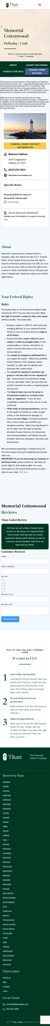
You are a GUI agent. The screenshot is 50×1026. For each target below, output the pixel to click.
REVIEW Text (7, 604)
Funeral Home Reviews (36, 71)
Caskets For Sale (13, 71)
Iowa (5, 840)
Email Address (8, 566)
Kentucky (7, 849)
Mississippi (7, 871)
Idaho (5, 826)
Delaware (7, 808)
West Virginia (8, 955)
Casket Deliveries (37, 65)
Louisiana (7, 853)
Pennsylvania (8, 920)
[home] (12, 5)
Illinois (5, 831)
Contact (6, 986)
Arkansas (7, 795)
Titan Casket (17, 1022)
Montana (6, 880)
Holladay (30, 56)
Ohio (5, 906)
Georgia (6, 817)
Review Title (7, 594)
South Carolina (9, 924)
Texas (5, 938)
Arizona (6, 791)
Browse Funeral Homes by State (29, 54)
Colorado (7, 804)
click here (23, 472)
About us (7, 977)
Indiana (6, 835)
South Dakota (8, 929)
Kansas (6, 844)
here (6, 219)
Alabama (6, 782)
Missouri (6, 875)
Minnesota (7, 866)
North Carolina (9, 897)
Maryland (7, 857)
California (7, 800)
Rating (4, 576)
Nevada (6, 889)
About (13, 65)
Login (5, 991)
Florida (6, 813)
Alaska (5, 786)
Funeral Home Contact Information (25, 146)
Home (10, 54)
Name (3, 556)
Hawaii (5, 822)
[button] (40, 4)
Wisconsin (7, 960)
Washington (8, 951)
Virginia (6, 946)
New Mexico (8, 893)
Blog (5, 982)
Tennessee (7, 933)
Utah (21, 56)
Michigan (6, 862)
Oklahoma (7, 911)
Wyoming (7, 964)
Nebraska (7, 884)
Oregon (6, 915)
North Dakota (8, 902)
